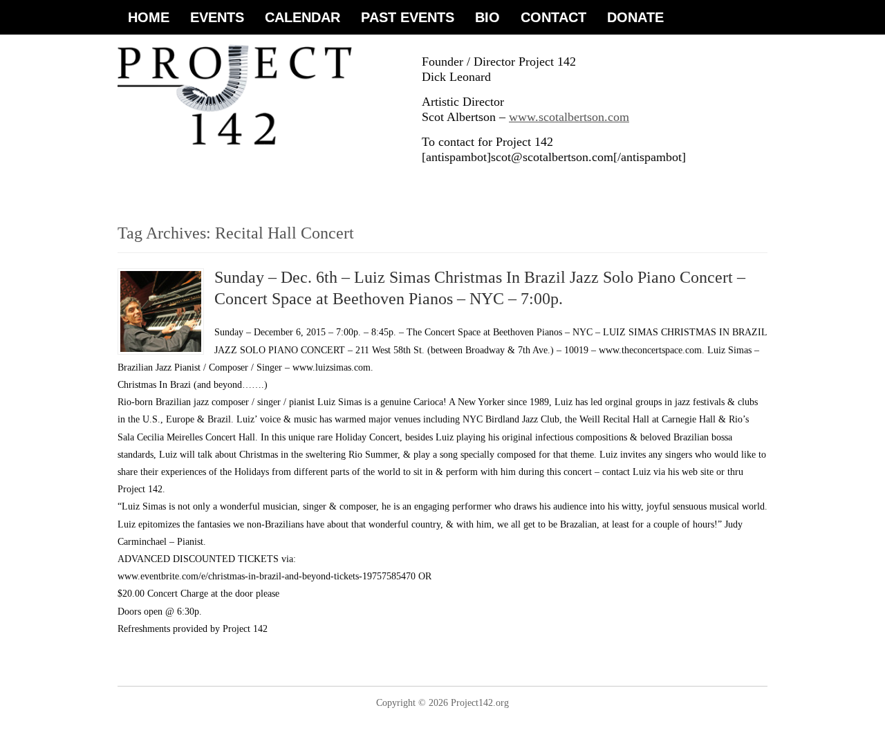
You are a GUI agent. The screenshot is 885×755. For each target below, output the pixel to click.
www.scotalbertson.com (569, 117)
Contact (553, 17)
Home (148, 17)
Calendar (302, 17)
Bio (487, 17)
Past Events (407, 17)
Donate (635, 17)
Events (217, 17)
